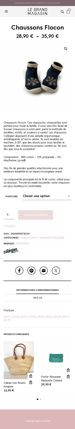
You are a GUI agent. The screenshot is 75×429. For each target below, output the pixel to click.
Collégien (22, 243)
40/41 (65, 316)
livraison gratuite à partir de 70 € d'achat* (37, 3)
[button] (7, 11)
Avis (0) (37, 297)
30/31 (23, 316)
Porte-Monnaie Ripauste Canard (51, 378)
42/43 (7, 320)
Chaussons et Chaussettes (38, 237)
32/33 (32, 316)
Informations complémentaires (37, 290)
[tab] (37, 290)
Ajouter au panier (36, 214)
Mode (60, 237)
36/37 (49, 316)
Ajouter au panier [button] (30, 376)
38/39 (57, 316)
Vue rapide (30, 382)
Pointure (11, 196)
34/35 (40, 316)
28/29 (15, 316)
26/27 (7, 316)
